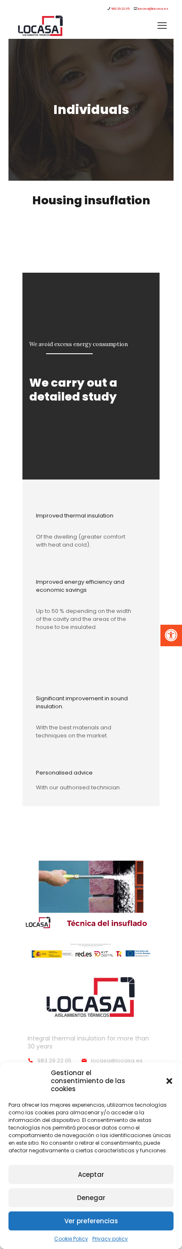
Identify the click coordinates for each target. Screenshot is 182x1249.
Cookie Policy (71, 1238)
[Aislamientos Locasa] (40, 25)
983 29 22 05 (120, 8)
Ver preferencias (91, 1220)
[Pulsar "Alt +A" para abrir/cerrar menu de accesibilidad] (171, 635)
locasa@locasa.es (153, 8)
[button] (169, 1081)
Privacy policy (110, 1238)
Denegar (91, 1197)
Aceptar (91, 1174)
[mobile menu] (162, 26)
